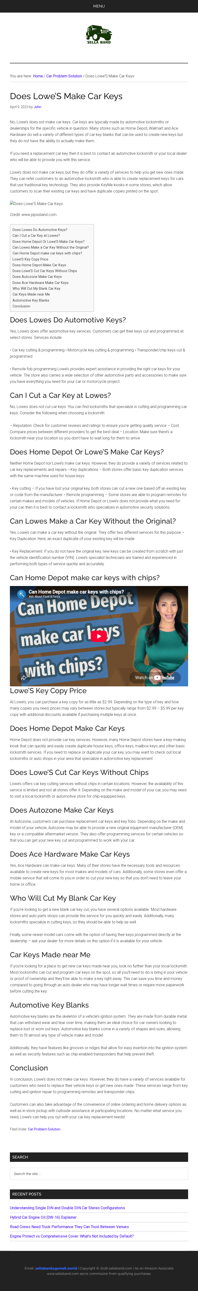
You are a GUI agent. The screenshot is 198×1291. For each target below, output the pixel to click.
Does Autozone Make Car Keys (37, 277)
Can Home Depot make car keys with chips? (47, 253)
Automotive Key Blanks (31, 300)
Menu (99, 6)
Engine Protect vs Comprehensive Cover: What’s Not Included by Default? (72, 1236)
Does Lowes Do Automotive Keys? (40, 230)
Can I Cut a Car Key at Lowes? (36, 236)
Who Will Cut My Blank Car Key (36, 289)
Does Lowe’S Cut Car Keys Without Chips (45, 271)
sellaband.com (120, 1268)
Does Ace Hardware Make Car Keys (41, 283)
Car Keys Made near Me (31, 294)
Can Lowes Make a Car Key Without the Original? (51, 247)
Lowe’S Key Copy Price (30, 259)
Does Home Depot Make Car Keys (39, 265)
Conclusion (21, 306)
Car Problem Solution (44, 1129)
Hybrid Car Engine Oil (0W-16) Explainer (43, 1217)
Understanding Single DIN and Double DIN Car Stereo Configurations (67, 1208)
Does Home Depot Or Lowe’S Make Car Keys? (49, 242)
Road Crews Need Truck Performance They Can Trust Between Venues (69, 1226)
